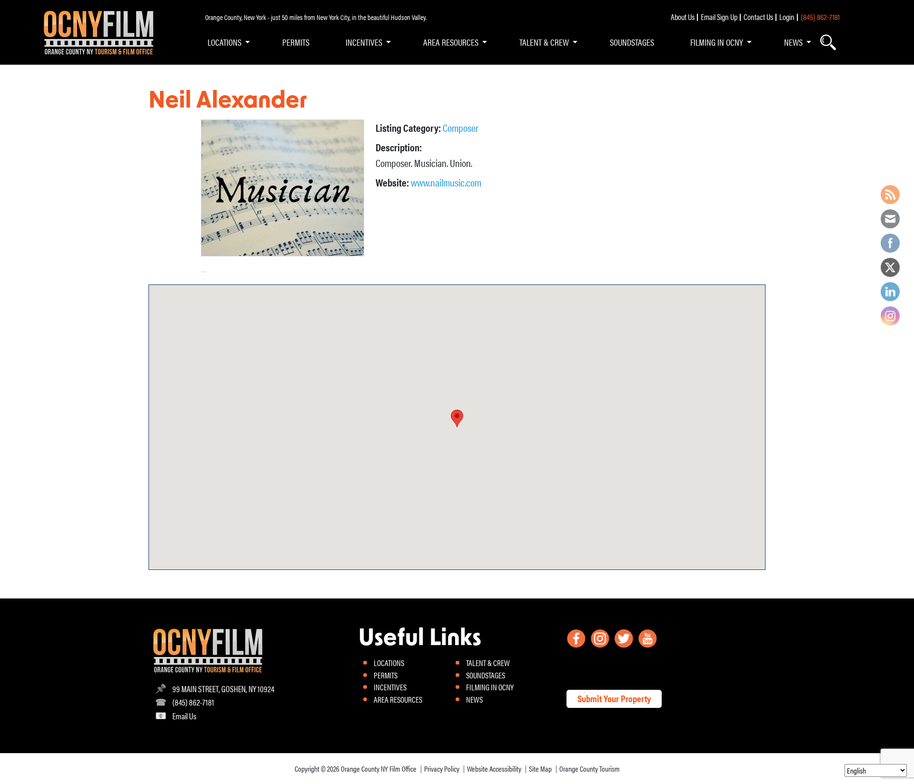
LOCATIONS (224, 42)
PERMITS (295, 42)
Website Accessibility (494, 768)
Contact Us (758, 16)
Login (787, 16)
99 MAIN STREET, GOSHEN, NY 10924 (223, 689)
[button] (457, 418)
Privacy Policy (441, 768)
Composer (460, 127)
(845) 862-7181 (820, 16)
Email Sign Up (719, 16)
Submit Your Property (614, 698)
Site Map (540, 768)
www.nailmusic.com (446, 182)
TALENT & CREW (544, 42)
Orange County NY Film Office (379, 768)
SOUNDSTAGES (632, 42)
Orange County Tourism (589, 768)
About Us (683, 16)
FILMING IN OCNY (716, 42)
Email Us (184, 716)
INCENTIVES (364, 42)
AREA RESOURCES (450, 42)
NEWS (793, 42)
